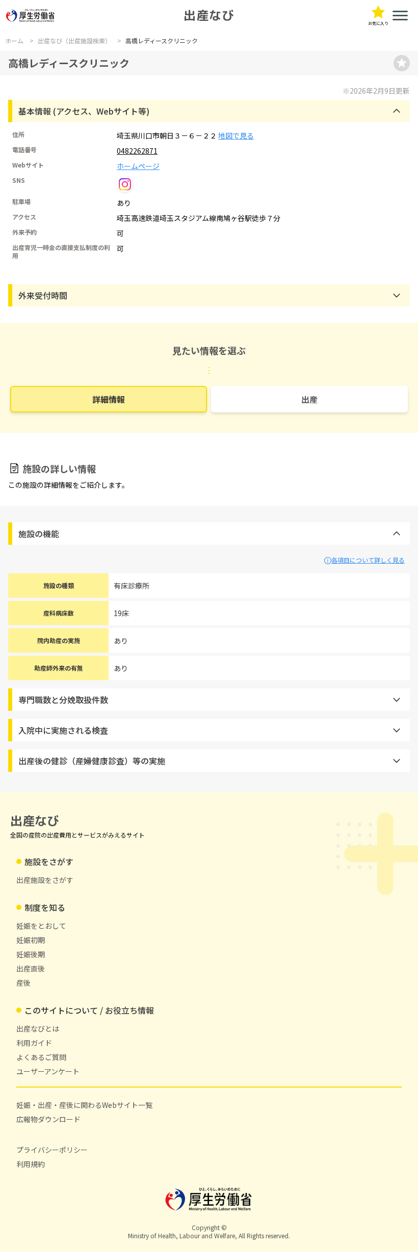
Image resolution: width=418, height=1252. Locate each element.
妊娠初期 (30, 940)
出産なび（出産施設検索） (74, 41)
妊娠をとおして (41, 926)
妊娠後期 (30, 954)
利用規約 (30, 1164)
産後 (23, 983)
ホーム (14, 41)
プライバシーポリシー (52, 1150)
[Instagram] (125, 184)
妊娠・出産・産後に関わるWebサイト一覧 (84, 1105)
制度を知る (44, 907)
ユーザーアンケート (48, 1071)
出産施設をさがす (44, 880)
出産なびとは (37, 1028)
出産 (309, 399)
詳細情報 (108, 399)
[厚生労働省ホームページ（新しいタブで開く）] (30, 15)
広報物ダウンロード (48, 1119)
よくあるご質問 (41, 1057)
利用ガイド (34, 1043)
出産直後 (30, 968)
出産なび (209, 15)
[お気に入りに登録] (402, 63)
